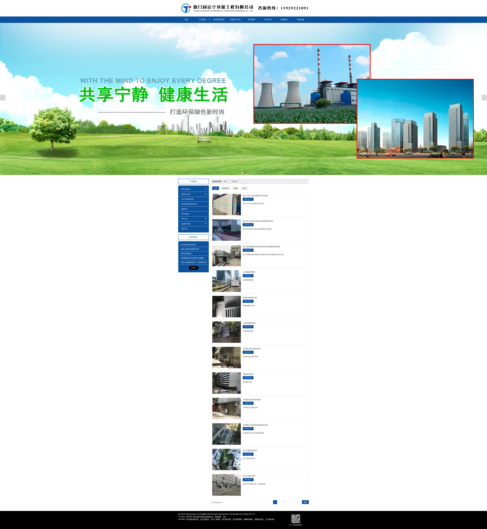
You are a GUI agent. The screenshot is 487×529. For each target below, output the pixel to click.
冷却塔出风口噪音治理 (188, 245)
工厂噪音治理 (269, 519)
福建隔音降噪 (248, 519)
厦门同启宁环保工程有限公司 (203, 517)
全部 (215, 188)
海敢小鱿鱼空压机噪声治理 (190, 249)
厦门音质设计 (205, 519)
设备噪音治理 (258, 519)
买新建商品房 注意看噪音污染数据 (192, 258)
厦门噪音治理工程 (193, 519)
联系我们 (284, 20)
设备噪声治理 (185, 224)
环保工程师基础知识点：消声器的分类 (194, 262)
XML (224, 517)
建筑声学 (184, 209)
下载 (244, 188)
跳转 (305, 502)
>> (287, 502)
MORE (193, 268)
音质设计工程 (235, 20)
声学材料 (251, 20)
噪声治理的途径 (186, 253)
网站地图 (218, 517)
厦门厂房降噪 (215, 519)
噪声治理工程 (219, 20)
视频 (235, 188)
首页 (186, 20)
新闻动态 (235, 181)
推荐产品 (184, 229)
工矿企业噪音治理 (187, 199)
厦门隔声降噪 (237, 519)
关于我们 (202, 20)
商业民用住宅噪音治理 (189, 204)
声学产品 (268, 20)
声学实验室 (185, 214)
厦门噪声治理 (226, 519)
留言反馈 (300, 20)
